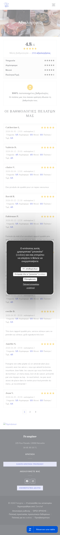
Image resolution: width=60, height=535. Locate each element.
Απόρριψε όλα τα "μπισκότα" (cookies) (30, 274)
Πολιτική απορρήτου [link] (31, 284)
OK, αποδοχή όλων (30, 269)
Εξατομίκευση (30, 279)
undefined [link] (31, 288)
